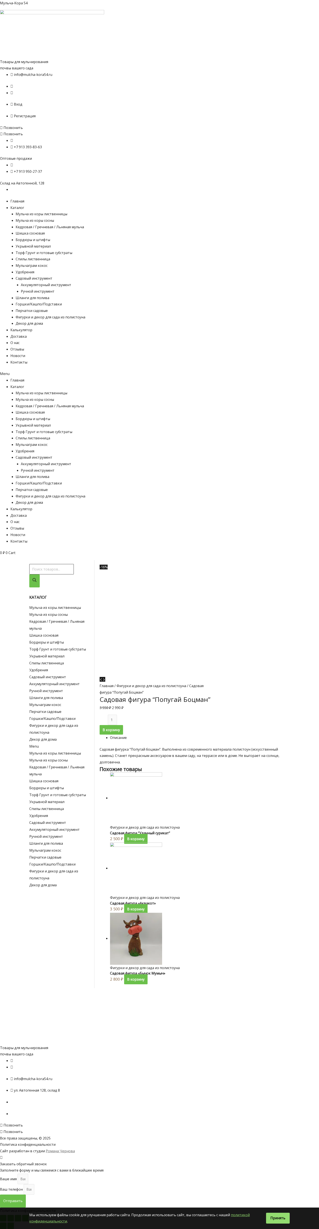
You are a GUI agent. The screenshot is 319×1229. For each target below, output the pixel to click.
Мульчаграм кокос (32, 265)
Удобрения (25, 272)
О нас (15, 342)
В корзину (111, 729)
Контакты (18, 362)
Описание (118, 737)
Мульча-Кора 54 (14, 3)
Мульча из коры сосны (35, 220)
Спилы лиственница (33, 259)
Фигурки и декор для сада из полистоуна (50, 317)
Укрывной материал (33, 246)
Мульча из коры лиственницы (41, 214)
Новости (17, 355)
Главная (17, 201)
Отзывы (17, 349)
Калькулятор (21, 330)
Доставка (18, 336)
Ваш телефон (12, 1189)
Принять (277, 1218)
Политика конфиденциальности (28, 1144)
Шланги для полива (32, 297)
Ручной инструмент (37, 291)
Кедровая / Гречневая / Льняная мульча (50, 227)
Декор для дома (29, 323)
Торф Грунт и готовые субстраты (44, 252)
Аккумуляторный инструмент (46, 284)
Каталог (17, 207)
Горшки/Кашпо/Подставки (39, 304)
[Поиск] (34, 580)
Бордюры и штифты (33, 239)
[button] (11, 127)
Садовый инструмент (34, 278)
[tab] (199, 738)
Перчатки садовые (32, 310)
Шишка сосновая (30, 233)
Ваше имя (9, 1179)
